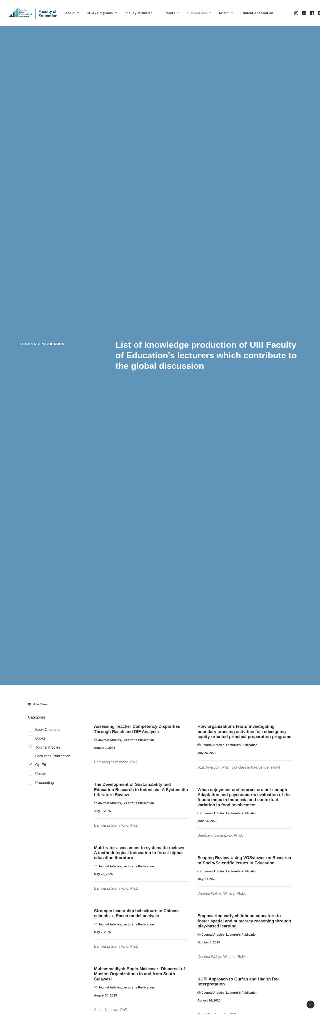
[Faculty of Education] (33, 13)
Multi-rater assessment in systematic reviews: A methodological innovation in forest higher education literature (140, 852)
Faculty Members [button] (138, 13)
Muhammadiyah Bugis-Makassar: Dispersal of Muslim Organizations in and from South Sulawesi (139, 973)
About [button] (70, 13)
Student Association (256, 13)
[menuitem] (72, 13)
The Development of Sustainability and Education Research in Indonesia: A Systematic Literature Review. (141, 789)
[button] (297, 13)
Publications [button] (197, 13)
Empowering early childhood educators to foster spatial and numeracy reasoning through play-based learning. (244, 920)
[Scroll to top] (310, 1004)
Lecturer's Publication (138, 740)
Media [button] (224, 13)
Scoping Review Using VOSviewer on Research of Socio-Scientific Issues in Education (244, 860)
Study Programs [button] (100, 13)
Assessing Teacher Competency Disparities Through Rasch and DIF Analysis (137, 729)
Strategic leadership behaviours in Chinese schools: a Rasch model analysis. (137, 913)
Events (170, 13)
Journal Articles (109, 740)
